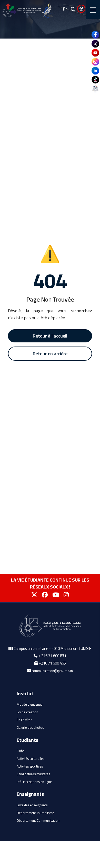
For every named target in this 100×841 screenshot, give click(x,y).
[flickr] (95, 88)
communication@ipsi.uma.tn (52, 671)
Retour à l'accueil (50, 336)
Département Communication (38, 820)
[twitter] (95, 44)
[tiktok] (95, 79)
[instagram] (95, 62)
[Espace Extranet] (81, 8)
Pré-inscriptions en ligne (34, 782)
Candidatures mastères (33, 774)
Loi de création (27, 712)
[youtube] (95, 53)
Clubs (20, 751)
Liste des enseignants (32, 805)
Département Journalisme (35, 813)
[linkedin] (95, 70)
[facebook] (95, 35)
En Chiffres (24, 720)
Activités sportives (30, 766)
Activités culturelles (30, 758)
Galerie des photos (30, 727)
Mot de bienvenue (30, 704)
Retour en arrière (50, 353)
